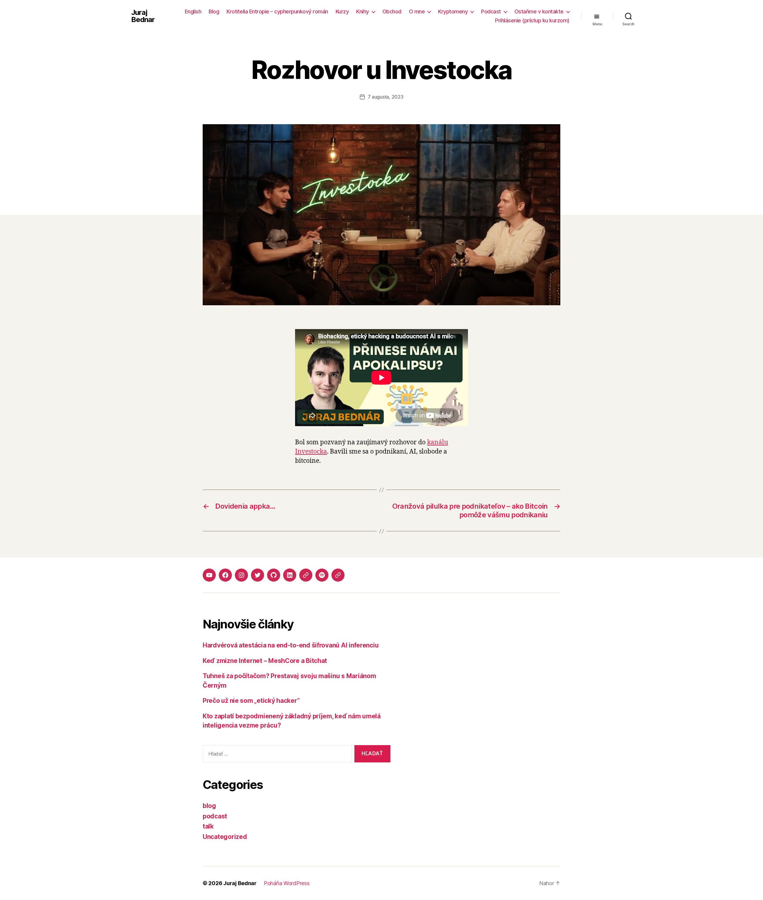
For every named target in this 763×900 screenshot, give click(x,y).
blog (209, 805)
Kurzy (342, 11)
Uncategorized (225, 836)
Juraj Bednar (143, 16)
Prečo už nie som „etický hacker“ (251, 700)
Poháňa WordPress (287, 883)
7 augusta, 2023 (386, 97)
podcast (215, 816)
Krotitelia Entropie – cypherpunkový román (277, 11)
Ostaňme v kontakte (539, 11)
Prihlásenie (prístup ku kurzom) (532, 20)
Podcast (491, 11)
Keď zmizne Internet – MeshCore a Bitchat (265, 660)
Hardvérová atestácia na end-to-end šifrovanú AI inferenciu (291, 645)
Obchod (391, 11)
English (193, 11)
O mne (417, 11)
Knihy (362, 11)
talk (208, 826)
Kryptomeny (453, 11)
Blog (214, 11)
